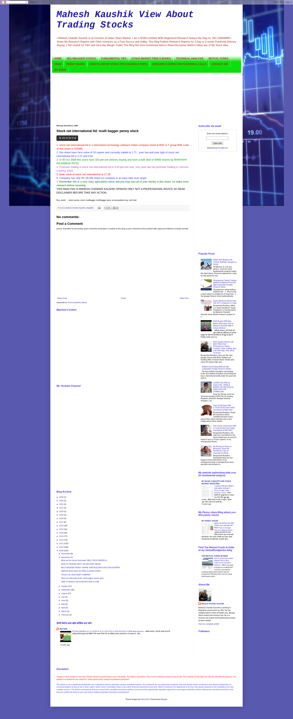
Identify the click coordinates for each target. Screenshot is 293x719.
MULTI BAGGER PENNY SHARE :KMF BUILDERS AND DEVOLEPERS (90, 568)
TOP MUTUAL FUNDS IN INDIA (215, 556)
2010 (61, 547)
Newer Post (62, 298)
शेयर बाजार (63, 629)
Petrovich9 (145, 699)
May (63, 604)
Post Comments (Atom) (77, 302)
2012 (61, 540)
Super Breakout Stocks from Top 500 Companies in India (225, 302)
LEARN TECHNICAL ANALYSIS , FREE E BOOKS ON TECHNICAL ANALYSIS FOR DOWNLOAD (223, 387)
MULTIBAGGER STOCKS (81, 58)
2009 (61, 551)
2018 (61, 518)
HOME (58, 58)
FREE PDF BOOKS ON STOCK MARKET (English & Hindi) (225, 262)
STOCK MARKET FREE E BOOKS (151, 58)
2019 (61, 515)
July (63, 597)
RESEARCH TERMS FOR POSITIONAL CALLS (179, 64)
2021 (61, 508)
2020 (61, 511)
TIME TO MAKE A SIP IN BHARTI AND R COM (80, 582)
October (64, 586)
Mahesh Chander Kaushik (212, 604)
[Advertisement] (146, 98)
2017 (61, 522)
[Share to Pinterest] (117, 208)
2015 (61, 529)
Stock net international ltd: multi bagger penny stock (82, 578)
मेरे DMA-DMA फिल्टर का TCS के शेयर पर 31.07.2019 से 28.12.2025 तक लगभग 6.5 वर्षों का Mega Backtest (108, 631)
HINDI (57, 64)
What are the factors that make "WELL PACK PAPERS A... (84, 560)
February (65, 615)
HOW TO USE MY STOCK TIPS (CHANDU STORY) (118, 64)
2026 (61, 497)
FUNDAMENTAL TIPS (113, 58)
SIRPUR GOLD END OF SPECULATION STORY (81, 571)
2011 (61, 543)
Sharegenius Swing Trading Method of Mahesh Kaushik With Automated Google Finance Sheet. (224, 283)
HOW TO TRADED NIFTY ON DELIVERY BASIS (81, 564)
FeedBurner (223, 148)
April (63, 608)
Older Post (184, 298)
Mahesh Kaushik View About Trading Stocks (125, 19)
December (66, 554)
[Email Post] (99, 208)
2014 (61, 533)
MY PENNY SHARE (210, 521)
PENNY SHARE (75, 64)
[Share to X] (111, 208)
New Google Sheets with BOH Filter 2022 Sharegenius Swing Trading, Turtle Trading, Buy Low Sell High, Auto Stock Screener (224, 347)
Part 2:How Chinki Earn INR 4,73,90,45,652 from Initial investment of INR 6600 (224, 428)
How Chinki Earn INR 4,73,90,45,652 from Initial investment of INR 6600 (224, 407)
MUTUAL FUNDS (218, 58)
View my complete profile (208, 624)
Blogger (164, 699)
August (64, 593)
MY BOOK (60, 69)
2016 (61, 526)
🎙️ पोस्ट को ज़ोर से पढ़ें (67, 138)
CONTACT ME (220, 64)
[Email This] (105, 208)
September (66, 590)
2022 (61, 504)
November (66, 557)
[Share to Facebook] (114, 208)
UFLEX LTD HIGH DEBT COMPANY (76, 575)
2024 (61, 501)
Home (123, 298)
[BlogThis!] (108, 208)
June (63, 600)
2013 (61, 536)
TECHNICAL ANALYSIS (189, 58)
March (64, 611)
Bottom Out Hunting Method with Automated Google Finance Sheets (216, 368)
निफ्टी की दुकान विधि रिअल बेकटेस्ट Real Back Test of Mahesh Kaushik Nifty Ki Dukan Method (223, 324)
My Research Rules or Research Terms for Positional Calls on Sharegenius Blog (222, 449)
